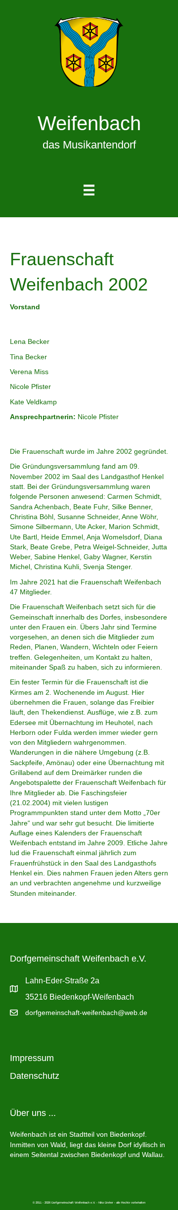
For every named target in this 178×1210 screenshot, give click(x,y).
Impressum (32, 1058)
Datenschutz (34, 1076)
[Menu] (89, 190)
